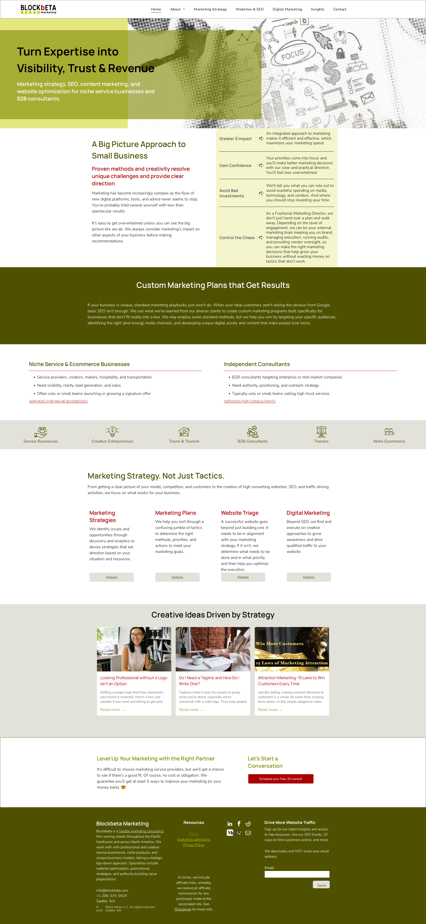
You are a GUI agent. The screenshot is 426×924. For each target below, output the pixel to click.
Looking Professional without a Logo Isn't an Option (133, 680)
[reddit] (248, 824)
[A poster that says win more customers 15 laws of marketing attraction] (292, 649)
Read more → (112, 709)
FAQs (194, 834)
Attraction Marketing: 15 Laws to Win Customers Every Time (291, 680)
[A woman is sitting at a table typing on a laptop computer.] (213, 649)
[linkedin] (230, 824)
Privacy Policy (194, 845)
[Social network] (230, 833)
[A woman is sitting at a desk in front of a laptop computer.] (134, 649)
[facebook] (239, 824)
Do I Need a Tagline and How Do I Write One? (209, 680)
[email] (248, 833)
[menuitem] (156, 9)
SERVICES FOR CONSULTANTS (250, 401)
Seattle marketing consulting (141, 831)
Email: (269, 867)
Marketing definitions (193, 839)
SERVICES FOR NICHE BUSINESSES (58, 401)
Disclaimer (183, 909)
